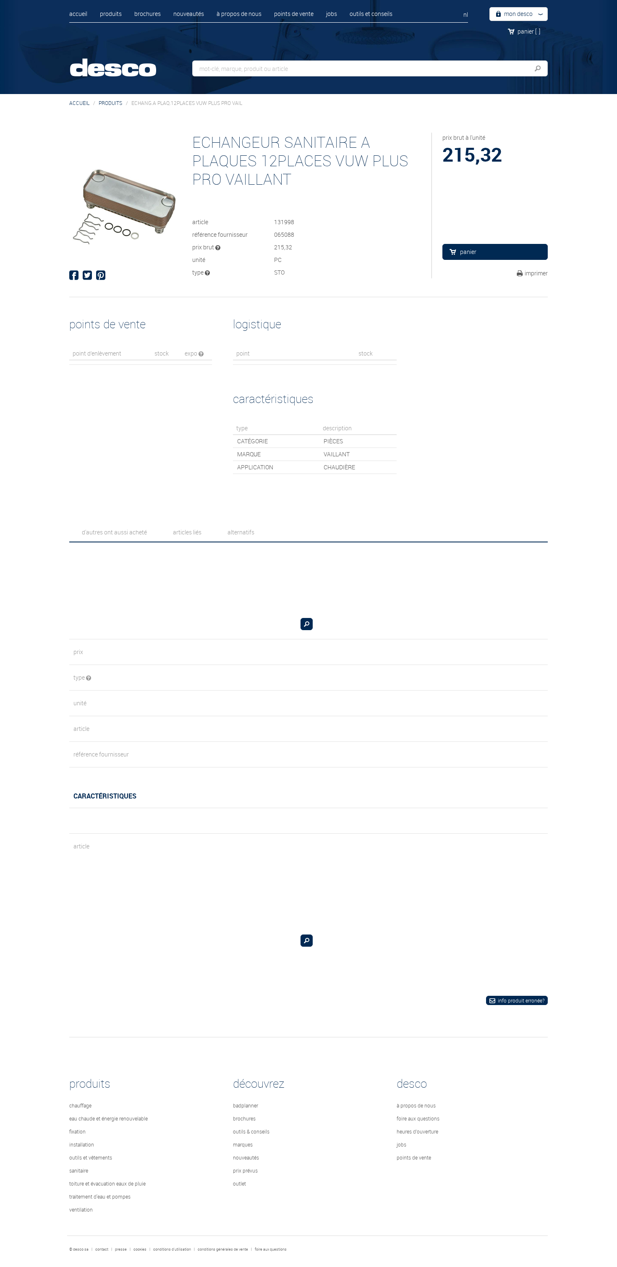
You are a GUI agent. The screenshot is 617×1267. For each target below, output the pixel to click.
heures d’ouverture (417, 1131)
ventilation (81, 1209)
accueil (78, 14)
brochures (147, 14)
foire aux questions (418, 1118)
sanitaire (78, 1170)
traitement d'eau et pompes (100, 1196)
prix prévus (245, 1170)
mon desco (518, 14)
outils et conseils (371, 14)
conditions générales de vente (223, 1249)
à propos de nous (239, 14)
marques (243, 1144)
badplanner (245, 1105)
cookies (139, 1249)
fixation (77, 1131)
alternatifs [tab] (240, 532)
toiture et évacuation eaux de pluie (107, 1183)
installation (81, 1144)
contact (101, 1249)
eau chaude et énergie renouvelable (108, 1118)
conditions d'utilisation (172, 1249)
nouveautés (188, 14)
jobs (331, 14)
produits (111, 14)
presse (121, 1249)
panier (528, 31)
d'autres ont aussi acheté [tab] (114, 532)
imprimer (536, 273)
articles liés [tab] (187, 532)
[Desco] (121, 62)
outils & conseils (251, 1131)
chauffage (80, 1105)
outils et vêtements (90, 1157)
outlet (239, 1183)
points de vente (294, 14)
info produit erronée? (521, 1000)
